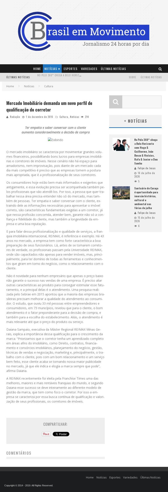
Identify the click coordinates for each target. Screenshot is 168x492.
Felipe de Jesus (147, 168)
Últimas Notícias (113, 68)
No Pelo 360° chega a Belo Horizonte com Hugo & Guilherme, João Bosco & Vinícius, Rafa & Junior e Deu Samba (146, 151)
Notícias (50, 68)
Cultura (64, 117)
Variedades (89, 68)
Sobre (132, 77)
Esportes (70, 68)
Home (37, 68)
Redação (15, 117)
